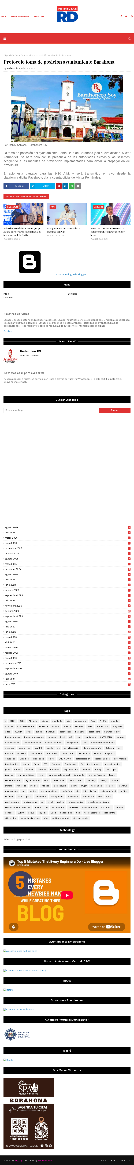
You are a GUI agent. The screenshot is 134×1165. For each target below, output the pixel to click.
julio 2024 (67, 579)
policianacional (108, 791)
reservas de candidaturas (17, 807)
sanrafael (73, 807)
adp (68, 721)
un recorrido (66, 813)
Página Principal (10, 55)
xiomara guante (80, 818)
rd (42, 802)
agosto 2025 (67, 558)
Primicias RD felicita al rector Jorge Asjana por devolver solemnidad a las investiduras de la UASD (22, 232)
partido (32, 791)
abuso (45, 721)
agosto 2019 (67, 673)
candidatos (90, 737)
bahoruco (50, 732)
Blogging (18, 1160)
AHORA (103, 721)
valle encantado (92, 813)
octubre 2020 (67, 611)
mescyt (103, 780)
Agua (93, 721)
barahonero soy (112, 732)
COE (85, 742)
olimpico (110, 786)
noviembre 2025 (67, 548)
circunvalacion (12, 742)
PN (84, 791)
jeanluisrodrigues (26, 775)
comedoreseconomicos (103, 742)
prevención (73, 796)
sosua (31, 813)
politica (123, 791)
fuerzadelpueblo (112, 764)
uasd (53, 813)
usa (78, 813)
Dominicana (36, 753)
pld (77, 791)
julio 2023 (67, 600)
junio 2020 (67, 632)
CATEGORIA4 (106, 737)
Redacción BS (14, 68)
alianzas (79, 726)
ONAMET (123, 786)
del (119, 748)
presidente (41, 796)
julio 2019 (67, 679)
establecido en (83, 759)
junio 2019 (67, 684)
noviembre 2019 (67, 663)
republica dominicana (98, 802)
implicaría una (71, 769)
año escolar (102, 726)
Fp (82, 764)
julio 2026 (67, 532)
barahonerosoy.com (34, 737)
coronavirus (24, 748)
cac (78, 737)
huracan (29, 769)
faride (36, 764)
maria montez (75, 780)
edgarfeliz (110, 753)
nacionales (96, 786)
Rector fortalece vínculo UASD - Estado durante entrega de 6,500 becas (108, 232)
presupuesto (57, 796)
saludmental (58, 807)
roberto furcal (41, 807)
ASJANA (18, 732)
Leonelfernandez (13, 780)
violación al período (30, 818)
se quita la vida (89, 807)
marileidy (91, 780)
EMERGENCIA (65, 759)
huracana (54, 769)
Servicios (72, 293)
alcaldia (9, 726)
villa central (10, 818)
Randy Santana (45, 1160)
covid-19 (39, 748)
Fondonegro (70, 764)
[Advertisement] (67, 442)
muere (73, 786)
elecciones (38, 759)
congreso (9, 748)
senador (9, 813)
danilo (50, 748)
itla (107, 769)
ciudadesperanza (32, 742)
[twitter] (126, 17)
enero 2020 (67, 658)
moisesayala (60, 786)
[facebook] (121, 17)
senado (119, 807)
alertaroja (43, 726)
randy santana (12, 802)
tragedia (43, 813)
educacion (10, 759)
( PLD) (12, 721)
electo (51, 759)
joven (41, 775)
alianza (67, 726)
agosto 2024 (67, 574)
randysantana (30, 802)
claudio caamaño (53, 742)
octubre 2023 (67, 590)
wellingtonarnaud (60, 818)
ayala (29, 732)
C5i (70, 737)
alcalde (114, 721)
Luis (46, 780)
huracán (42, 769)
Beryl (62, 737)
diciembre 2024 (67, 569)
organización (11, 791)
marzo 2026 (67, 538)
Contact (8, 331)
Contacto (8, 297)
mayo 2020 (67, 637)
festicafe (56, 764)
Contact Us (125, 1160)
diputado (21, 753)
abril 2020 (68, 642)
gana (7, 769)
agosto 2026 (67, 527)
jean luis (9, 775)
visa (46, 818)
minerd (8, 786)
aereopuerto (80, 721)
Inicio (6, 293)
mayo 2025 (67, 564)
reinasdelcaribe (75, 802)
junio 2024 (67, 585)
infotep (98, 769)
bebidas (52, 737)
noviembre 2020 (67, 605)
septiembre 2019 (67, 668)
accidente (57, 721)
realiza (60, 802)
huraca (17, 769)
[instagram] (131, 17)
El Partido (24, 759)
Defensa (110, 748)
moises (34, 786)
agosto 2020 (67, 621)
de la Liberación (71, 748)
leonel (112, 775)
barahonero (94, 732)
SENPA (21, 813)
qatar (108, 796)
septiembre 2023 (67, 595)
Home (103, 1160)
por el (29, 796)
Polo (20, 796)
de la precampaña (92, 748)
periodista (67, 791)
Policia (93, 791)
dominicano (52, 753)
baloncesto (65, 732)
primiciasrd (88, 796)
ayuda (39, 732)
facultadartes (11, 764)
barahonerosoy (12, 737)
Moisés (45, 786)
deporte (9, 753)
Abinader (33, 721)
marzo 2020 (67, 647)
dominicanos (68, 753)
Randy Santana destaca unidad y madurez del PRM (63, 230)
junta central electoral (59, 775)
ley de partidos (33, 780)
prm (100, 796)
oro (23, 791)
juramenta (79, 775)
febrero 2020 (67, 652)
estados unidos (102, 759)
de (58, 748)
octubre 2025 (67, 553)
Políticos (9, 796)
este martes (120, 759)
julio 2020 (67, 626)
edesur (97, 753)
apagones (117, 726)
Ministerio (21, 786)
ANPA (90, 726)
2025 (22, 721)
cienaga (120, 737)
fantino (26, 764)
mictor (115, 780)
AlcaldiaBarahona (25, 726)
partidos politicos (49, 791)
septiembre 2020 (68, 616)
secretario (106, 807)
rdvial (50, 802)
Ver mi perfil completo (29, 355)
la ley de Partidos (96, 775)
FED (45, 764)
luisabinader (59, 780)
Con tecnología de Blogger (71, 274)
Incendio (86, 769)
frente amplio (93, 764)
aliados (55, 726)
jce (114, 769)
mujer (84, 786)
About (113, 1160)
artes (7, 732)
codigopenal (72, 742)
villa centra (109, 813)
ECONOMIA (84, 753)
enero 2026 (67, 543)
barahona (79, 732)
